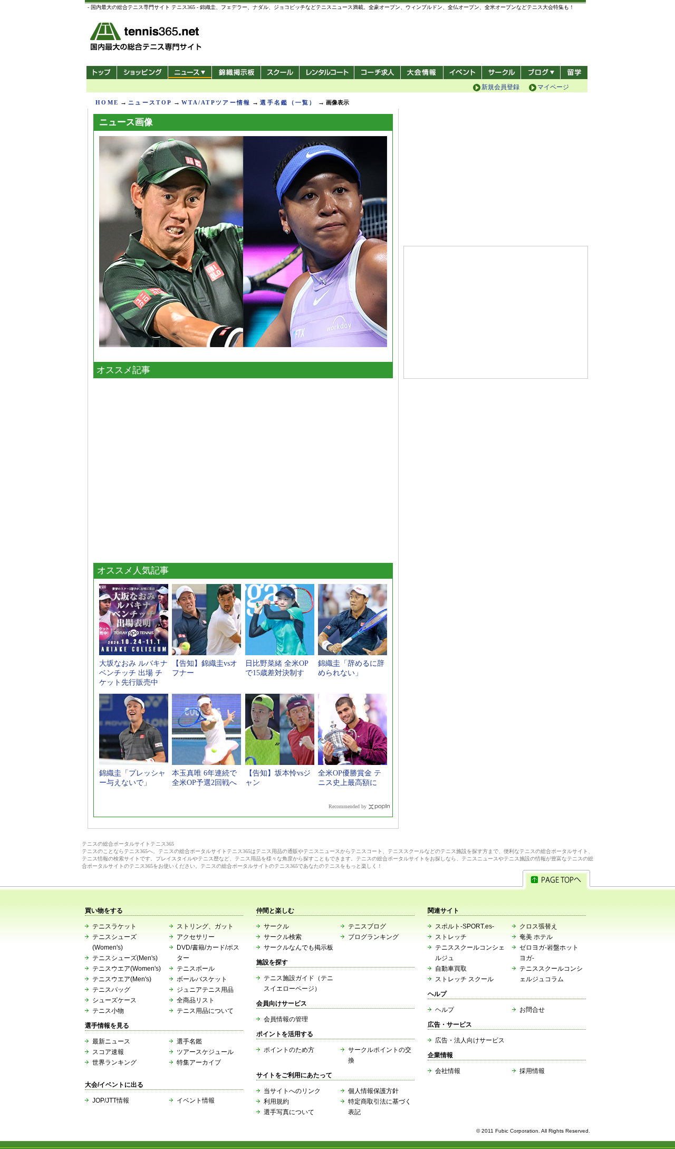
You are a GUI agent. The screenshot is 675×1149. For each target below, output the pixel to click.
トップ (101, 72)
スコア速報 (108, 1052)
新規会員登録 (500, 87)
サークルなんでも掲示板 (298, 947)
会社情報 (447, 1071)
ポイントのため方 (289, 1050)
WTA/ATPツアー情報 (215, 102)
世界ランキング (114, 1062)
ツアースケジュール (205, 1052)
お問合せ (532, 1009)
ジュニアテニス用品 (205, 989)
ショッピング (142, 72)
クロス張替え (538, 926)
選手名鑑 (189, 1041)
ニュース (189, 72)
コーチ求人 (378, 72)
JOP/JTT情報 (110, 1100)
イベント (462, 72)
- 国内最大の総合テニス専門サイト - (147, 38)
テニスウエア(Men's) (121, 979)
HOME (107, 102)
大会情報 (421, 72)
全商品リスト (196, 1000)
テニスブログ (367, 926)
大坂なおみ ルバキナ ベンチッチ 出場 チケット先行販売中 (133, 672)
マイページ (553, 87)
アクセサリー (196, 937)
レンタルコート (327, 72)
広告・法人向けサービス (470, 1040)
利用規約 (276, 1101)
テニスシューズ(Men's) (125, 958)
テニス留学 (574, 72)
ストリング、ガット (205, 926)
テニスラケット (114, 926)
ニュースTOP (150, 102)
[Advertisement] (243, 468)
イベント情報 (196, 1100)
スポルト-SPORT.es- (464, 926)
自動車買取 (451, 968)
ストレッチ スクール (464, 979)
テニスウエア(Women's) (126, 968)
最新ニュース (111, 1041)
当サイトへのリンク (292, 1091)
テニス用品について (205, 1010)
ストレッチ (451, 937)
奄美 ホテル (536, 937)
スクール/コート (280, 72)
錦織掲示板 (236, 72)
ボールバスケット (202, 979)
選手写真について (289, 1112)
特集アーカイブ (199, 1062)
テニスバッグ (111, 989)
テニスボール (196, 968)
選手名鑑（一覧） (288, 102)
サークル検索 (283, 937)
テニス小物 (108, 1010)
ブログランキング (373, 937)
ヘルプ (444, 1009)
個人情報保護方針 (373, 1091)
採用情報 (532, 1071)
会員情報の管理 (286, 1019)
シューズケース (114, 1000)
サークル (501, 72)
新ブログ (540, 72)
